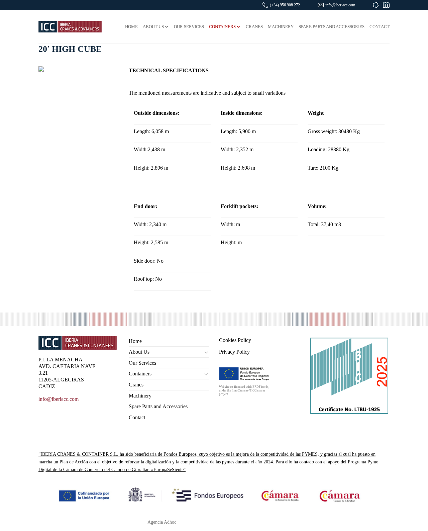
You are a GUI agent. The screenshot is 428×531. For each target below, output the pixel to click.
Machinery (140, 396)
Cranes (136, 384)
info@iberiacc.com (340, 5)
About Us (139, 352)
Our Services (142, 363)
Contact (137, 417)
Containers (140, 373)
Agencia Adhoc (161, 522)
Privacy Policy (234, 352)
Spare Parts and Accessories (158, 406)
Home (135, 341)
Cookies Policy (235, 340)
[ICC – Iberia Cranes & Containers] (70, 26)
